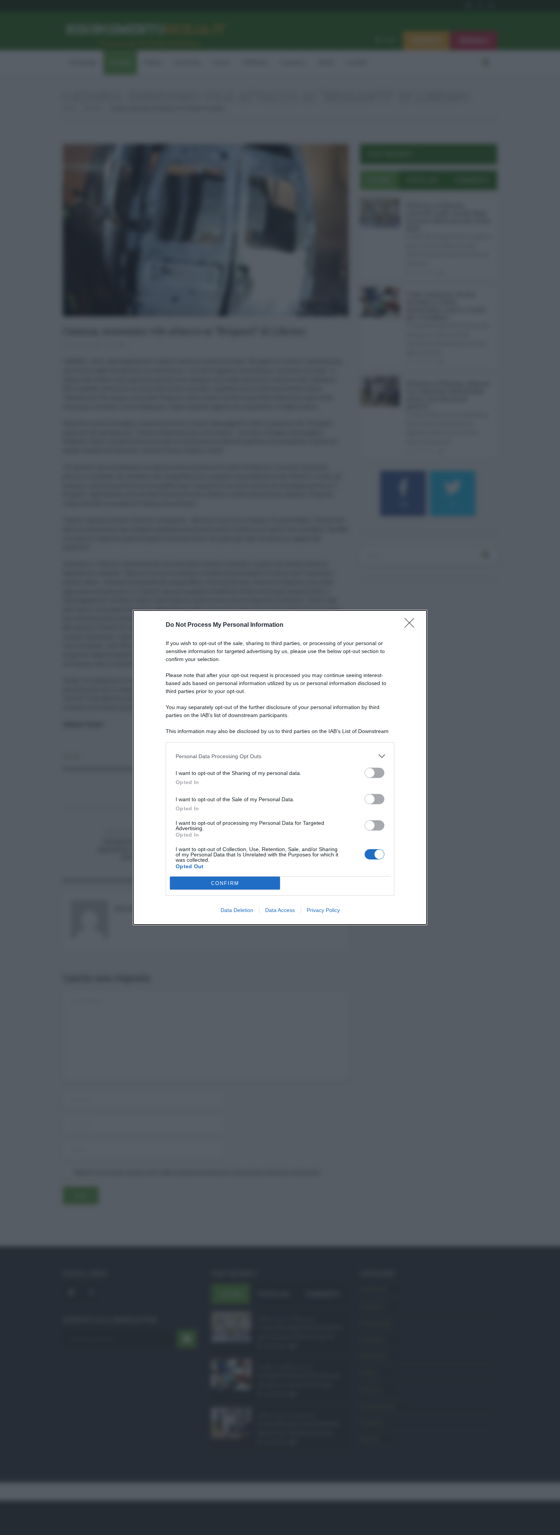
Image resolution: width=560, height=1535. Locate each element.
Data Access (280, 910)
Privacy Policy (323, 910)
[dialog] (280, 767)
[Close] (412, 625)
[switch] (374, 773)
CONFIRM (225, 883)
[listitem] (280, 756)
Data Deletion (237, 910)
